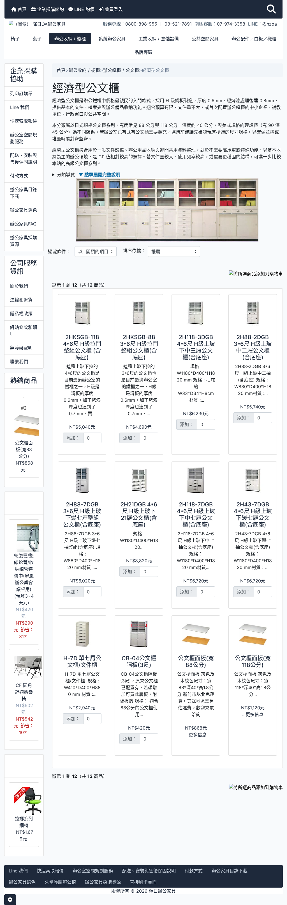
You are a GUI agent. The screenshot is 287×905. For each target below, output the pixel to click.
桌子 (37, 39)
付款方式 (19, 176)
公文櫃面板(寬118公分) (253, 661)
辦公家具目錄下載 (23, 193)
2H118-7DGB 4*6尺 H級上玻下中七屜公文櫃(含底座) (196, 514)
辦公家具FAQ (23, 224)
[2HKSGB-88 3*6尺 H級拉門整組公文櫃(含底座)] (138, 313)
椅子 (15, 39)
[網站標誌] (51, 24)
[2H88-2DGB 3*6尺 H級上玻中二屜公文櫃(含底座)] (252, 313)
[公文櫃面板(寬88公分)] (195, 634)
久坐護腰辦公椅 (60, 882)
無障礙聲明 (21, 348)
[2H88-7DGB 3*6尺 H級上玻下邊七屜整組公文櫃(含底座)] (82, 480)
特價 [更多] (23, 503)
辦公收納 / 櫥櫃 (70, 39)
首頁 (21, 9)
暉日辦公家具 (162, 891)
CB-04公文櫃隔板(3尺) (139, 661)
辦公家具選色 (23, 210)
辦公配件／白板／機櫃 (254, 39)
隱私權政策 (21, 313)
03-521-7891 (178, 24)
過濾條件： (59, 251)
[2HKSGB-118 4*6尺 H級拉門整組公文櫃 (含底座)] (82, 313)
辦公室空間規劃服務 (23, 138)
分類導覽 (88, 174)
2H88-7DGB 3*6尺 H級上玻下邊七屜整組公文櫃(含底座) (82, 514)
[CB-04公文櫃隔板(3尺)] (138, 634)
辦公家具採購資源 (23, 241)
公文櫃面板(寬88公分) (24, 449)
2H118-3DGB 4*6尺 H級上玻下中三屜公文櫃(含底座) (196, 347)
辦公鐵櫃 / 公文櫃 (121, 70)
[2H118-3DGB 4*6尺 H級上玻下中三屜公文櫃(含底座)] (195, 313)
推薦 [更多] (23, 766)
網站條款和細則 (23, 330)
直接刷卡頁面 (143, 882)
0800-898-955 (141, 24)
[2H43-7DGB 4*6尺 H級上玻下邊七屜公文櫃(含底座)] (252, 480)
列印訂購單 (21, 93)
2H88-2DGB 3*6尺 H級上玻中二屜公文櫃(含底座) (253, 347)
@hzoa (269, 24)
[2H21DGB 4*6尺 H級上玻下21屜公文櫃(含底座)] (138, 480)
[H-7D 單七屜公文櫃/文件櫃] (82, 634)
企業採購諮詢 (50, 9)
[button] (271, 9)
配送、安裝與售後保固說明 (23, 158)
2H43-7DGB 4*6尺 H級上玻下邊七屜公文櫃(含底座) (253, 514)
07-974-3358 (231, 24)
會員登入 (113, 9)
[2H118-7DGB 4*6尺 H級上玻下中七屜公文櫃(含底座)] (195, 480)
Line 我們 (19, 107)
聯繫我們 (19, 361)
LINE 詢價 (83, 9)
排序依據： (134, 250)
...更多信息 (196, 734)
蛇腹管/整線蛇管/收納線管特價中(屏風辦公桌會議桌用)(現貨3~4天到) (24, 579)
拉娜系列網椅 (24, 822)
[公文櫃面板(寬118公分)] (252, 634)
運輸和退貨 (21, 300)
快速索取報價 (23, 121)
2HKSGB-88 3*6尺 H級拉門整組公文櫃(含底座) (139, 347)
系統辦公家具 (112, 39)
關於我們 (19, 286)
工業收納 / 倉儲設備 (158, 39)
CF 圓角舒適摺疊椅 (24, 691)
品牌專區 (143, 52)
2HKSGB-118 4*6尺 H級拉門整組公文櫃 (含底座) (82, 347)
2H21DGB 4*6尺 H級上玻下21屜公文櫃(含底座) (139, 514)
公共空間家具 (205, 39)
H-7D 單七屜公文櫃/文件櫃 (82, 661)
